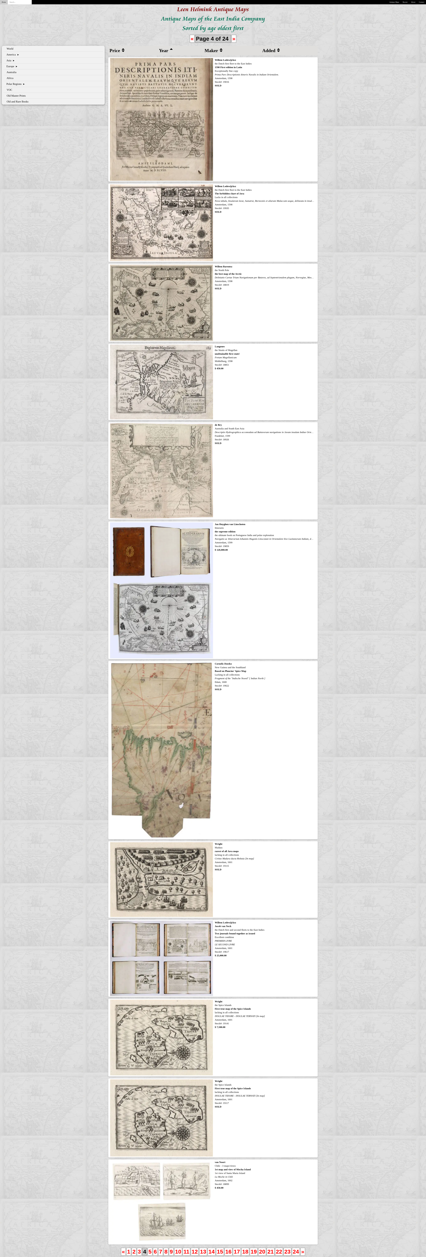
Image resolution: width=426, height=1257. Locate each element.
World (9, 48)
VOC (8, 89)
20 (262, 1252)
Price (115, 50)
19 (254, 1252)
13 (203, 1252)
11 (186, 1252)
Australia (10, 72)
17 (237, 1252)
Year (164, 50)
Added (269, 50)
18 (245, 1252)
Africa (9, 78)
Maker (212, 50)
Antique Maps (394, 2)
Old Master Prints (15, 95)
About (413, 2)
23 (287, 1252)
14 (211, 1252)
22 (279, 1252)
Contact (421, 2)
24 (296, 1252)
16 (228, 1252)
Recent (405, 2)
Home (4, 2)
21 (270, 1252)
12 (195, 1252)
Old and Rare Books (16, 101)
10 (178, 1252)
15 (220, 1252)
